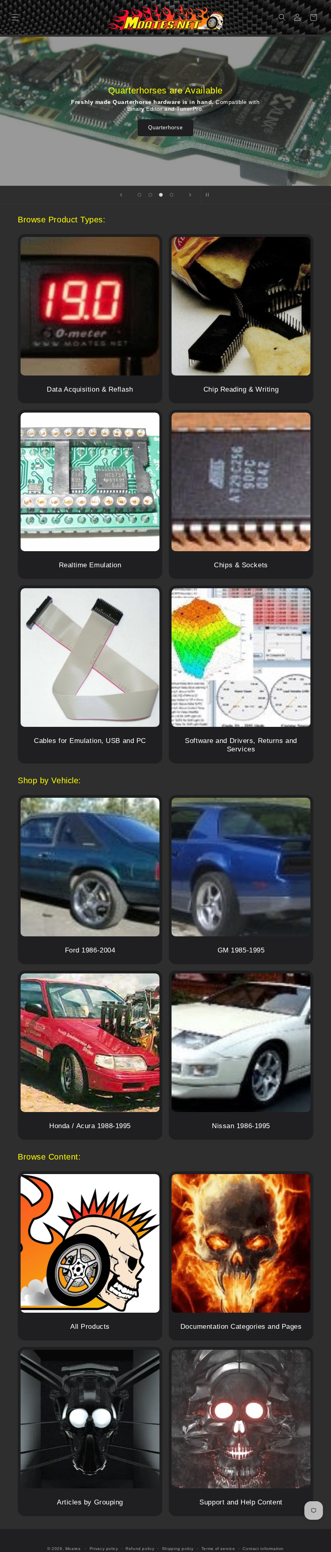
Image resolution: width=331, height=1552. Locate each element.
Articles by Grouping (90, 1502)
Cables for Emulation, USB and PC (90, 741)
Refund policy (140, 1548)
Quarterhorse (165, 127)
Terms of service (218, 1548)
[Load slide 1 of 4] (139, 194)
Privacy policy (104, 1548)
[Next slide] (190, 195)
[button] (15, 17)
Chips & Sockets (241, 565)
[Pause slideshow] (210, 195)
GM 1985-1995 (241, 950)
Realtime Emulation (90, 565)
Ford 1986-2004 (90, 950)
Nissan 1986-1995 (241, 1126)
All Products (90, 1326)
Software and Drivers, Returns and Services (241, 745)
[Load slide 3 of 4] (160, 194)
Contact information (263, 1548)
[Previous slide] (121, 195)
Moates (73, 1548)
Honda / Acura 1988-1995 (90, 1126)
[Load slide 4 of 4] (171, 194)
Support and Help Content (240, 1502)
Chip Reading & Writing (241, 389)
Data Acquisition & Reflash (90, 389)
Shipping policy (178, 1548)
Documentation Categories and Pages (241, 1326)
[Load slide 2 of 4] (150, 194)
